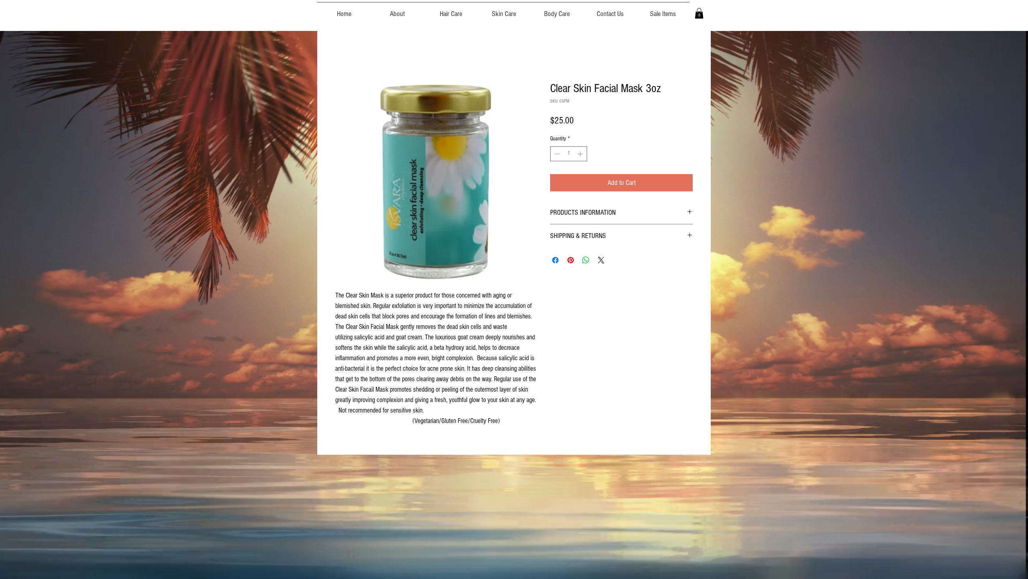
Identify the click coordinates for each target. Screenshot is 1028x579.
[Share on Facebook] (555, 260)
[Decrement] (556, 154)
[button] (699, 13)
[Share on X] (601, 260)
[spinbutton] (568, 154)
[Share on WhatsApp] (586, 260)
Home (341, 52)
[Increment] (581, 154)
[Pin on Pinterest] (570, 260)
